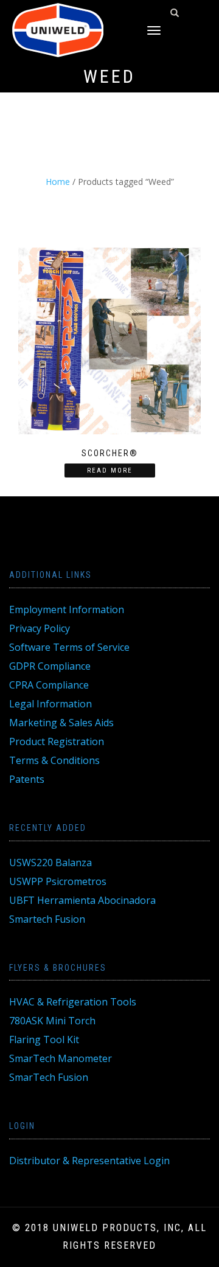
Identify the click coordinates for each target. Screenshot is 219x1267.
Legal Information (50, 703)
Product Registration (56, 741)
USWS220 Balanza (50, 862)
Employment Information (66, 609)
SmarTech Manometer (60, 1058)
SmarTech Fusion (48, 1077)
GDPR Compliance (50, 666)
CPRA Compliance (49, 685)
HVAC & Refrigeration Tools (72, 1001)
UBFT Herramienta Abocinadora (82, 900)
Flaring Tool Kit (44, 1039)
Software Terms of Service (69, 647)
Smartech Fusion (47, 919)
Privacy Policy (39, 628)
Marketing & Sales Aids (61, 722)
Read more (110, 470)
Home (58, 181)
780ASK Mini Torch (52, 1020)
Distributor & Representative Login (89, 1160)
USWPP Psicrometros (57, 881)
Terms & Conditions (54, 760)
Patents (26, 779)
